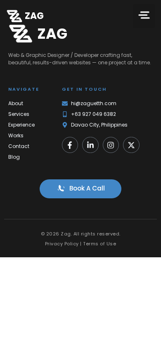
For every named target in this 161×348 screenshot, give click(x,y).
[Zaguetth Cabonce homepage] (14, 16)
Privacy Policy (62, 243)
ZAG (34, 15)
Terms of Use (99, 243)
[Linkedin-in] (90, 145)
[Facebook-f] (70, 145)
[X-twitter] (131, 145)
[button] (144, 16)
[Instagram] (111, 145)
